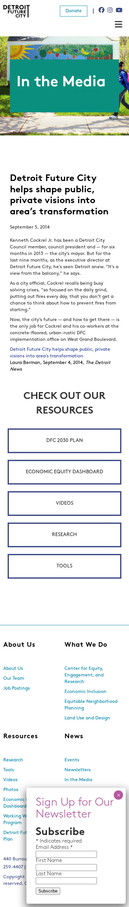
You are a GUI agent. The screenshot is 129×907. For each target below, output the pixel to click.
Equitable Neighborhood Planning (90, 705)
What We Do (86, 645)
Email (43, 847)
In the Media (78, 780)
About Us (19, 645)
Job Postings (16, 688)
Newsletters (77, 770)
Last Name (49, 874)
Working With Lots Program (23, 819)
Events (71, 760)
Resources (20, 736)
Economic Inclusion (85, 691)
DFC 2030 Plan (64, 440)
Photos (10, 789)
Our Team (13, 678)
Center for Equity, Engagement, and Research (84, 675)
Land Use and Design (87, 718)
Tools (64, 566)
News (73, 736)
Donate (73, 11)
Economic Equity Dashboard (64, 472)
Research (64, 534)
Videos (64, 503)
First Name (49, 860)
